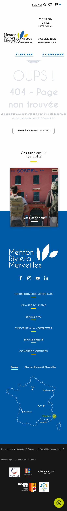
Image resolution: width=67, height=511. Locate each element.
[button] (44, 5)
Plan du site (22, 460)
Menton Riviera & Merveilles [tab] (40, 367)
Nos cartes (20, 449)
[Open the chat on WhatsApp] (59, 503)
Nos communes (7, 449)
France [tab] (14, 367)
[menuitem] (16, 36)
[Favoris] (50, 4)
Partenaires (32, 449)
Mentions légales (7, 460)
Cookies (33, 460)
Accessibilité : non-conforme (50, 449)
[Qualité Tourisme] (14, 472)
